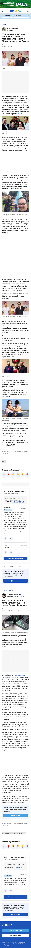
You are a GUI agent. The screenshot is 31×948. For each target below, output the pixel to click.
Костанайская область (8, 833)
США (3, 461)
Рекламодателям (15, 935)
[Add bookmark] (27, 566)
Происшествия (6, 590)
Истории (4, 24)
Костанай (19, 833)
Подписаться (15, 815)
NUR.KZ (20, 114)
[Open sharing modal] (19, 566)
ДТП (13, 590)
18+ (25, 833)
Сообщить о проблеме (15, 930)
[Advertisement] (15, 82)
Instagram (17, 581)
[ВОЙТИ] (28, 11)
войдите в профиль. (19, 501)
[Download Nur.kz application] (15, 4)
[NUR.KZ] (15, 11)
